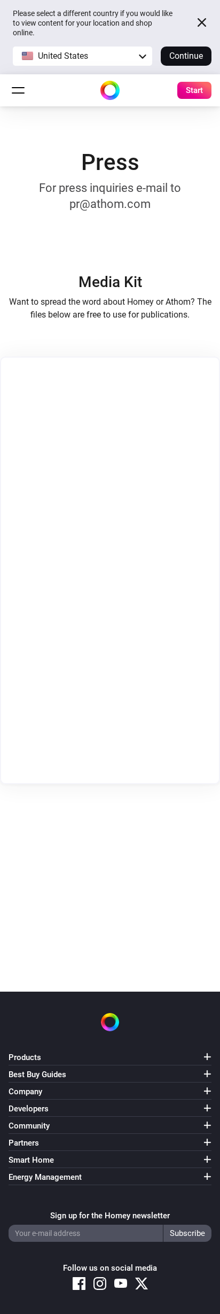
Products (25, 1057)
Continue (186, 56)
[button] (82, 56)
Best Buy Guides (37, 1074)
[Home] (110, 90)
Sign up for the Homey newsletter (110, 1215)
